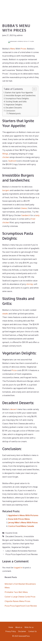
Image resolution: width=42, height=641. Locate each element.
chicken (5, 157)
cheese (24, 208)
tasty (37, 215)
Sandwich (25, 215)
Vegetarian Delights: (13, 104)
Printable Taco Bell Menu (16, 592)
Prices (23, 48)
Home (11, 627)
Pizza (14, 370)
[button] (30, 6)
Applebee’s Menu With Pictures (23, 515)
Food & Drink (11, 533)
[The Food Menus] (5, 6)
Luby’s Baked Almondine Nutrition (20, 551)
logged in (18, 567)
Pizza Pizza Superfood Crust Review (21, 554)
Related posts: (15, 113)
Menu (12, 48)
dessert (13, 409)
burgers (5, 190)
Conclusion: (10, 110)
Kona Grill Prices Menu (19, 519)
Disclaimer (22, 631)
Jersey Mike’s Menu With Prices (23, 522)
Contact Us (32, 631)
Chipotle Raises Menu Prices (17, 601)
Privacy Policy (10, 631)
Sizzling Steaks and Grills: (16, 101)
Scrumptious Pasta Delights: (17, 98)
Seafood (12, 161)
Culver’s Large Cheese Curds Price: (20, 596)
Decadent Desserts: (13, 107)
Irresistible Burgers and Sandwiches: (20, 95)
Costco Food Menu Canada (21, 526)
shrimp (29, 284)
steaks (5, 313)
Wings (5, 153)
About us (18, 627)
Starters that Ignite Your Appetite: (19, 92)
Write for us (28, 627)
